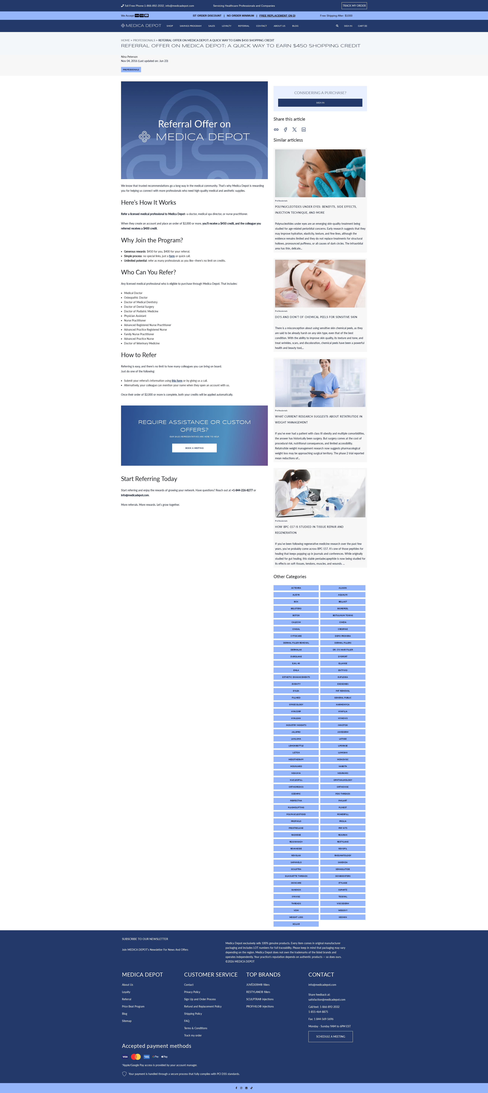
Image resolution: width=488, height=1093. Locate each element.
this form (177, 380)
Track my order (354, 5)
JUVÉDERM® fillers (258, 984)
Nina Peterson (129, 56)
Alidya (296, 595)
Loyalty (226, 25)
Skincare (296, 883)
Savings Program (190, 25)
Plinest (343, 807)
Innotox (343, 725)
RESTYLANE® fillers (258, 992)
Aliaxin (343, 588)
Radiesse (296, 835)
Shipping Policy (193, 1013)
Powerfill (343, 814)
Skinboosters (342, 876)
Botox (296, 615)
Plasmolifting (296, 807)
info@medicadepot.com (179, 5)
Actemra (296, 588)
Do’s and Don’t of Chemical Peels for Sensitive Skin (316, 317)
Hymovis (343, 718)
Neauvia (296, 773)
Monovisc (342, 759)
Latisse (343, 739)
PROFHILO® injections (260, 1006)
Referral (243, 25)
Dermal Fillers (343, 643)
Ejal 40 (296, 663)
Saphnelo (296, 862)
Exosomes (342, 684)
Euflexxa (343, 677)
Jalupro (296, 732)
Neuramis (343, 773)
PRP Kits (343, 828)
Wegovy (342, 910)
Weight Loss (296, 917)
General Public (342, 697)
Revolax (296, 855)
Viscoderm (343, 903)
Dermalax (296, 649)
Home (125, 40)
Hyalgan (296, 718)
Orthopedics (296, 787)
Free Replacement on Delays (261, 15)
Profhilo (296, 821)
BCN (296, 601)
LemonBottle (296, 745)
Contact (261, 25)
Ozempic (296, 794)
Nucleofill (296, 780)
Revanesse (296, 848)
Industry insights (296, 725)
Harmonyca (343, 704)
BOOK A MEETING (194, 448)
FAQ (186, 1020)
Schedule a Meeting (330, 1036)
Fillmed (296, 697)
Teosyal (343, 896)
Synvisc (296, 896)
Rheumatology (343, 855)
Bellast (343, 601)
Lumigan (343, 752)
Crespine (343, 629)
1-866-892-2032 (154, 5)
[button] (362, 25)
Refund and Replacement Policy (203, 1006)
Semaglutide (343, 869)
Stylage (343, 883)
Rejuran (343, 835)
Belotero (296, 608)
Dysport (343, 656)
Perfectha (296, 800)
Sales (211, 25)
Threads (296, 903)
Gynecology (296, 704)
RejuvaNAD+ (296, 842)
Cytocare (296, 636)
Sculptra (296, 869)
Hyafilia (343, 711)
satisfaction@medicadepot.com (326, 999)
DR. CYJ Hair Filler (343, 649)
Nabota (343, 766)
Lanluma (296, 739)
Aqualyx (343, 595)
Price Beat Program (133, 1006)
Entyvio (343, 670)
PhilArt (343, 800)
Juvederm (342, 732)
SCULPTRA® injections (260, 999)
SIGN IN (320, 102)
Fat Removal (343, 691)
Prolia (343, 821)
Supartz (342, 890)
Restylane (343, 842)
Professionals (144, 40)
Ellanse (343, 663)
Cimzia (343, 622)
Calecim (296, 622)
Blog (295, 25)
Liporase (343, 745)
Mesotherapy (296, 759)
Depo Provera (343, 636)
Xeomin (343, 917)
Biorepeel (342, 608)
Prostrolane (296, 828)
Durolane (296, 656)
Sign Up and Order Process (200, 999)
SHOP (170, 25)
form (172, 256)
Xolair (296, 924)
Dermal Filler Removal (296, 643)
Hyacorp (296, 711)
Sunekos (296, 890)
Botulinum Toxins (343, 615)
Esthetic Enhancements (296, 677)
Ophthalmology (343, 780)
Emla (296, 670)
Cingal (296, 629)
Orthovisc (343, 787)
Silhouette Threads (296, 876)
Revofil (343, 848)
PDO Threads (343, 794)
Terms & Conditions (195, 1028)
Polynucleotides (296, 814)
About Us (279, 25)
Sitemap (127, 1020)
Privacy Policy (192, 992)
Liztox (296, 752)
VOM (296, 910)
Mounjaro (296, 766)
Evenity (296, 684)
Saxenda (343, 862)
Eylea (296, 691)
